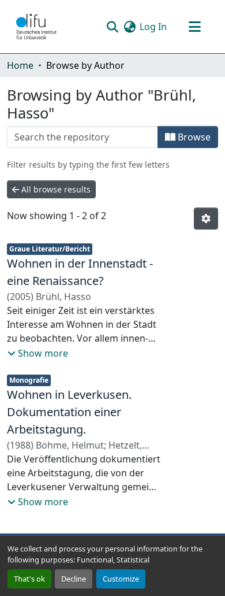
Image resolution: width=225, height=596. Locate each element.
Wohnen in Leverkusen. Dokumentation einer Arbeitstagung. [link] (69, 412)
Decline (73, 578)
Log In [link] (153, 26)
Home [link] (20, 65)
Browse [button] (193, 137)
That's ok (29, 578)
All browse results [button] (55, 189)
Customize (121, 578)
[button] (36, 26)
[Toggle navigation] (194, 27)
